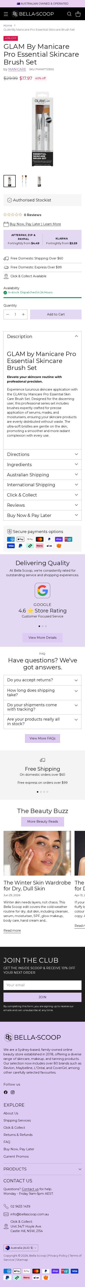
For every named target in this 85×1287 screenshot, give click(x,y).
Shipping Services (17, 1120)
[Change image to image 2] (24, 181)
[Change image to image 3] (39, 181)
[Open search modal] (69, 13)
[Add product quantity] (23, 314)
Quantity (10, 305)
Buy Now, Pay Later (18, 1149)
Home (7, 25)
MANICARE (17, 69)
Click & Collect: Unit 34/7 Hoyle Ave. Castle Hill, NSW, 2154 (26, 1226)
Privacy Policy (58, 1255)
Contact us (30, 1189)
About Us (10, 1113)
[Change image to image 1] (9, 181)
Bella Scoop (37, 1255)
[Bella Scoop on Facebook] (5, 1093)
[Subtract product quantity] (8, 314)
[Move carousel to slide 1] (39, 626)
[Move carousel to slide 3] (46, 626)
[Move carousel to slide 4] (47, 792)
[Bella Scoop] (33, 13)
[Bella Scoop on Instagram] (12, 1093)
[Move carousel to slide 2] (42, 626)
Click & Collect (14, 1128)
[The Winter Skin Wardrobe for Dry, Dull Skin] (37, 853)
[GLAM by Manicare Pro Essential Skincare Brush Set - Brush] (42, 129)
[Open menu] (5, 13)
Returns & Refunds (17, 1135)
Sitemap (22, 1259)
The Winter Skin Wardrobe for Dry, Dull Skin (37, 885)
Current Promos (16, 1156)
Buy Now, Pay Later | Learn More (35, 224)
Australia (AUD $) (22, 1247)
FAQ (6, 1142)
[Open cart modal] (77, 13)
